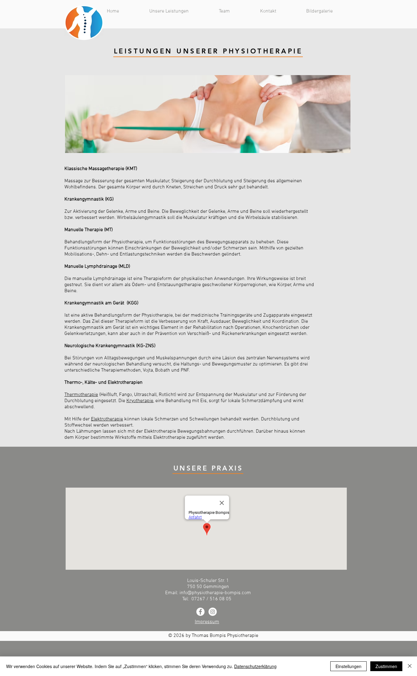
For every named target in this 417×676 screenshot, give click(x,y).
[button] (179, 11)
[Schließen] (409, 666)
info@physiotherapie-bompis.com (215, 593)
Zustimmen (386, 666)
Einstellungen (348, 666)
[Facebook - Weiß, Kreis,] (200, 612)
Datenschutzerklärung (255, 666)
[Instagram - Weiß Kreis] (213, 612)
